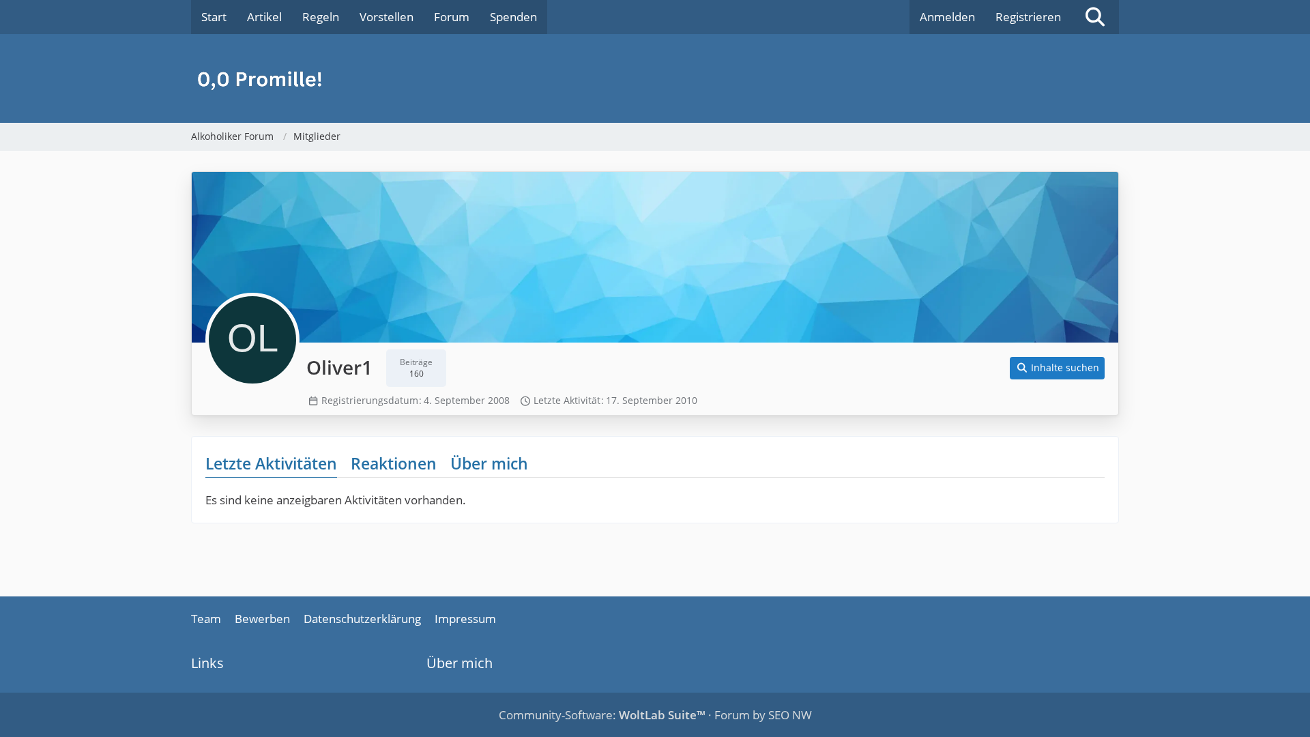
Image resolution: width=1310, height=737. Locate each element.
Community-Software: (602, 715)
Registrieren (1028, 17)
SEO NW (790, 715)
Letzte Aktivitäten (271, 463)
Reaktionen (394, 463)
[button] (1057, 368)
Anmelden (947, 17)
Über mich (489, 463)
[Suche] (1095, 17)
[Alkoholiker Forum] (655, 78)
